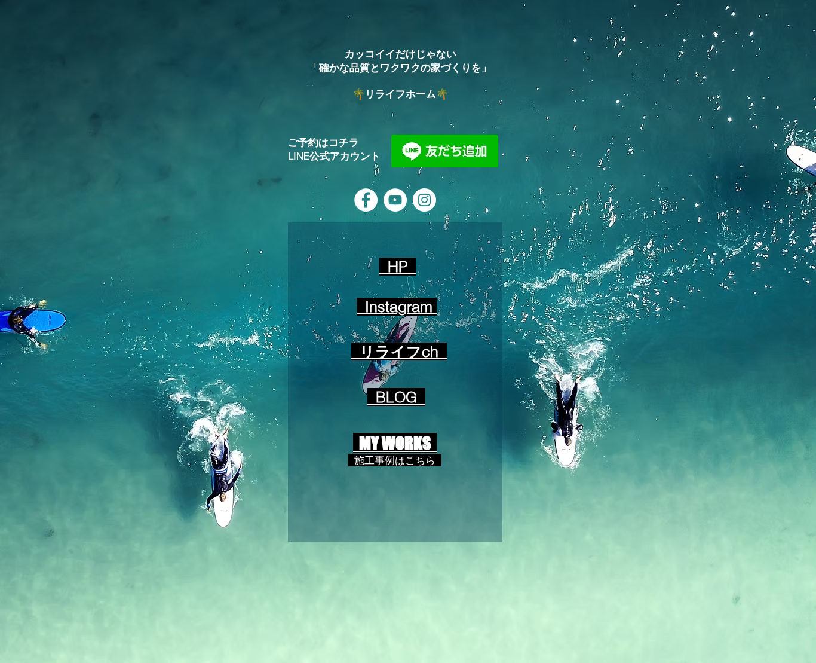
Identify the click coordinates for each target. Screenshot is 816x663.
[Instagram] (424, 200)
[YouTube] (395, 200)
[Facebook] (366, 200)
